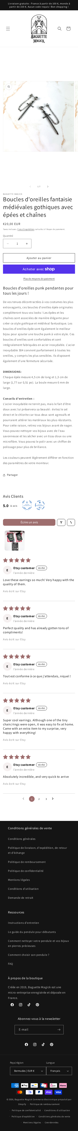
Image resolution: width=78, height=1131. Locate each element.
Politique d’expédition (23, 1116)
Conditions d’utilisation (57, 1110)
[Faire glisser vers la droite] (47, 186)
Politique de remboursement (27, 862)
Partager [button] (12, 475)
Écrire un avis (29, 522)
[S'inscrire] (59, 1029)
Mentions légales (19, 880)
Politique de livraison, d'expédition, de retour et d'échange (37, 850)
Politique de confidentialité (26, 871)
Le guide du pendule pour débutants (32, 932)
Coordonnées (52, 1122)
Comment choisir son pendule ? (28, 955)
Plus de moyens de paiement (39, 278)
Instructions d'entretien (23, 923)
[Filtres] (61, 522)
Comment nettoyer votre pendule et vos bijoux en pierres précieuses (38, 943)
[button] (8, 28)
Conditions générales (22, 839)
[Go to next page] (54, 799)
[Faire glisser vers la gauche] (30, 186)
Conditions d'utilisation (23, 889)
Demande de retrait (20, 897)
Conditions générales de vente (54, 1116)
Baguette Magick (23, 1099)
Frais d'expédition (25, 229)
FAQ (10, 964)
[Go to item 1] (15, 541)
